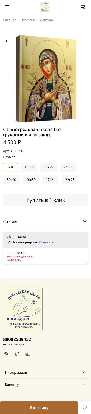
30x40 (11, 179)
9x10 (10, 167)
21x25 (48, 167)
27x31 (68, 167)
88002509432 (17, 339)
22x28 (69, 179)
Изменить (46, 242)
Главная (10, 20)
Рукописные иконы (38, 20)
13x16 (29, 167)
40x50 (31, 179)
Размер (9, 157)
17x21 (50, 179)
